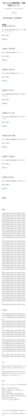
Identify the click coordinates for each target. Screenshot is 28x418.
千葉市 (13, 321)
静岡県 (13, 254)
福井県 (13, 248)
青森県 (13, 215)
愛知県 (13, 256)
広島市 (13, 349)
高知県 (13, 287)
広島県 (13, 278)
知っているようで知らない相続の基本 (10, 399)
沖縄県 (13, 304)
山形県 (13, 222)
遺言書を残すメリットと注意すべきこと (11, 375)
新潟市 (13, 330)
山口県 (13, 280)
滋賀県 (13, 259)
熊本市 (13, 356)
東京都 (13, 235)
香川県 (13, 283)
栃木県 (13, 228)
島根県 (13, 274)
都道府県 (3, 209)
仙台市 (13, 315)
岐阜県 (13, 252)
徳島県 (13, 282)
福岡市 (13, 354)
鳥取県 (13, 272)
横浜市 (13, 323)
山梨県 (13, 241)
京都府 (13, 261)
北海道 (13, 213)
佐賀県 (13, 291)
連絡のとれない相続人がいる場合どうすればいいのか (14, 365)
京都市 (13, 339)
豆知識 (3, 380)
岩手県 (13, 216)
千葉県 (13, 233)
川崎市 (13, 324)
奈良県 (13, 267)
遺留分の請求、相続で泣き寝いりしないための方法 (13, 373)
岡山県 (13, 276)
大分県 (13, 297)
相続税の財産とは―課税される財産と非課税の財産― (14, 395)
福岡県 (13, 289)
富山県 (13, 244)
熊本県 (13, 295)
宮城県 (13, 218)
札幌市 (13, 313)
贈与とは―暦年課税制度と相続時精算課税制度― (13, 393)
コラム (3, 362)
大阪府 (13, 263)
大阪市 (13, 341)
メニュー (14, 12)
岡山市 (13, 347)
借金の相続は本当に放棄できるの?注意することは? (13, 371)
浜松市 (13, 334)
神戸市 (13, 345)
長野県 (13, 250)
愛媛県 (13, 285)
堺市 (13, 343)
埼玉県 (13, 231)
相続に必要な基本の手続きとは (9, 397)
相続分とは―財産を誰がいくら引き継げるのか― (13, 390)
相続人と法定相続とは (7, 391)
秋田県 (13, 220)
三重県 (13, 257)
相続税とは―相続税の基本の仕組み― (10, 388)
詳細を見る (4, 39)
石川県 (13, 246)
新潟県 (13, 243)
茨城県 (13, 226)
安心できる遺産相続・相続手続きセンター (14, 4)
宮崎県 (13, 298)
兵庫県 (13, 265)
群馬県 (13, 229)
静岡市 (13, 332)
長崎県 (13, 293)
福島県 (13, 224)
